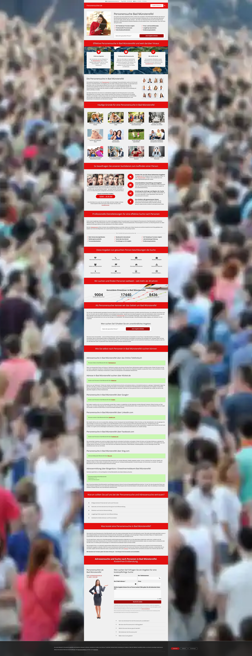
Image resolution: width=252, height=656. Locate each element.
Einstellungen (193, 648)
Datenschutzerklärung (81, 649)
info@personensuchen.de (96, 575)
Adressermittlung (96, 60)
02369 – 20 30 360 (93, 577)
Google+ (113, 399)
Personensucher (120, 315)
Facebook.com (114, 436)
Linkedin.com (112, 417)
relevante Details (141, 177)
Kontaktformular (149, 63)
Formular (126, 548)
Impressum (95, 649)
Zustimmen (175, 648)
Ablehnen (184, 648)
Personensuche (105, 82)
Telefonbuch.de (112, 362)
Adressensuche (94, 227)
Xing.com (109, 455)
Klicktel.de (113, 380)
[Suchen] (164, 5)
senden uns (139, 176)
